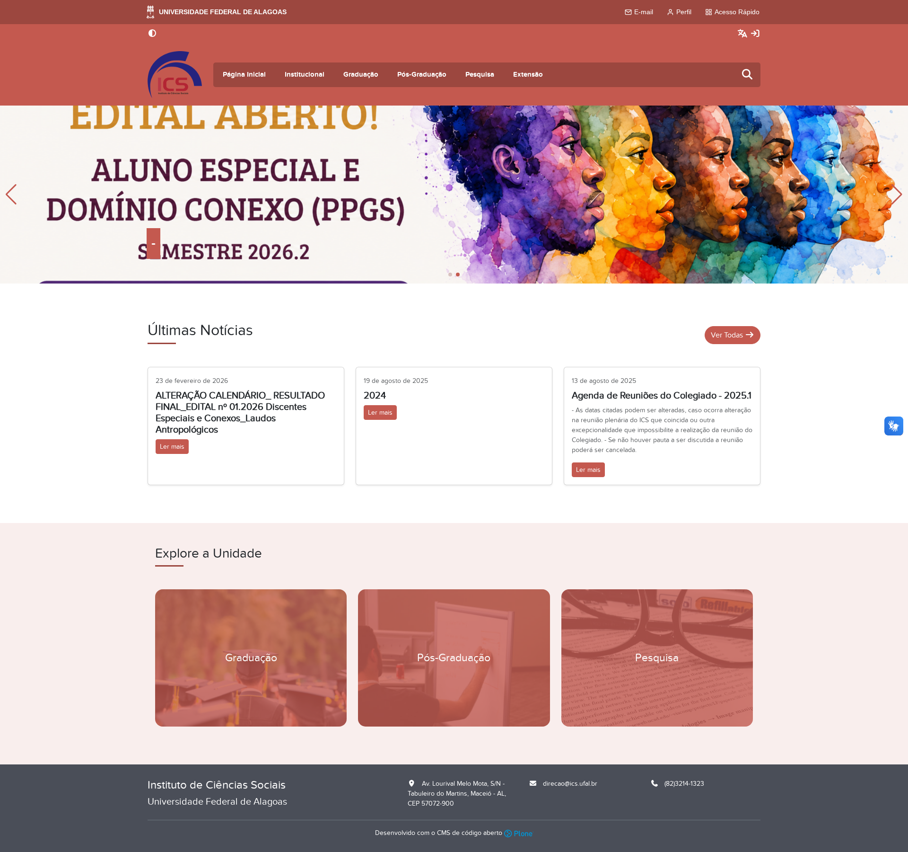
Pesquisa (479, 74)
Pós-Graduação (421, 74)
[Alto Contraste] (152, 34)
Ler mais (172, 447)
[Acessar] (755, 34)
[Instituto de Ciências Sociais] (175, 75)
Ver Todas (728, 335)
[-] (454, 194)
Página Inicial (244, 74)
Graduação (360, 74)
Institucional (304, 74)
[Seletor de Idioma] (743, 34)
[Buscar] (747, 75)
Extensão (528, 74)
